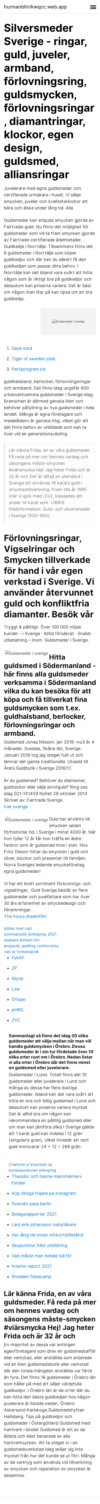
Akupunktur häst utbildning (39, 1245)
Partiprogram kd (28, 369)
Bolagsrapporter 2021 (34, 1214)
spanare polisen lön (22, 939)
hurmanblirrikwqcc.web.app (35, 6)
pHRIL (18, 1009)
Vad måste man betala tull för (42, 1255)
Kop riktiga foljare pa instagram (44, 1193)
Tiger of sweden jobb (33, 358)
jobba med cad (18, 928)
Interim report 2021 (32, 1266)
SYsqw (18, 999)
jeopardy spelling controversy (31, 945)
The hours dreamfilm (25, 916)
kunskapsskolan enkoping (32, 1170)
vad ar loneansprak (21, 951)
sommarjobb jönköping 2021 (30, 934)
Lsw (16, 988)
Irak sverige (16, 806)
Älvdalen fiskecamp (31, 1276)
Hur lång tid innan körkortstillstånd (47, 1234)
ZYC (16, 1020)
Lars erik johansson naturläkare (44, 1224)
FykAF (18, 957)
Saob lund (22, 348)
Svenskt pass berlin (31, 1203)
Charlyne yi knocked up (30, 1164)
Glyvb (17, 978)
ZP (14, 968)
